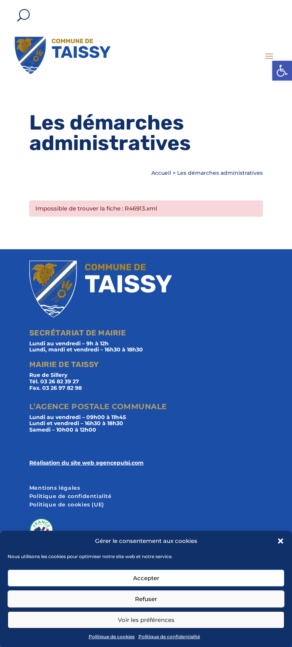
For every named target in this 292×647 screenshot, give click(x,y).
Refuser (146, 599)
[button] (282, 71)
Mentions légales (54, 488)
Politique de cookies (112, 636)
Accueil (161, 172)
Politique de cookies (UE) (66, 505)
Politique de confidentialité (169, 636)
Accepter (146, 578)
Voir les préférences (146, 619)
